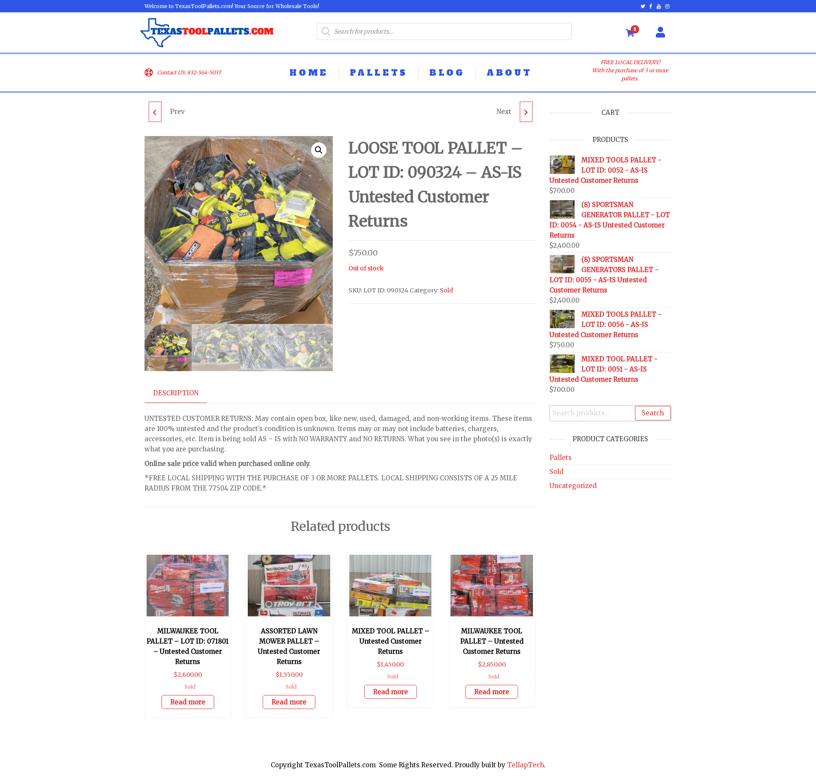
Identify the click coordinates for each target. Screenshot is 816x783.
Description (175, 393)
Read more (187, 702)
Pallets (561, 458)
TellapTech (525, 765)
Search (653, 413)
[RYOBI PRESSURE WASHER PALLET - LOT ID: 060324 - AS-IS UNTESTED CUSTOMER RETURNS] (155, 112)
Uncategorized (573, 486)
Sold (446, 290)
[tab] (182, 393)
